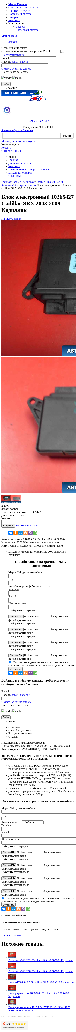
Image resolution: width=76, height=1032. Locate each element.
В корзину (8, 525)
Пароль (5, 61)
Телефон (13, 589)
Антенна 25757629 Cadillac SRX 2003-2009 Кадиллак (40, 960)
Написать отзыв (11, 218)
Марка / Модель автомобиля (25, 572)
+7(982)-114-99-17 (38, 120)
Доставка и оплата (19, 13)
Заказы (12, 41)
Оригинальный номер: (15, 512)
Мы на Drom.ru (17, 4)
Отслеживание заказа (14, 51)
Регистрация (16, 54)
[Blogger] (25, 533)
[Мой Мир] (20, 533)
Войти (5, 54)
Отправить (15, 669)
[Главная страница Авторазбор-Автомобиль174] (23, 100)
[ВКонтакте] (10, 533)
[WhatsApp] (35, 533)
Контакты (14, 20)
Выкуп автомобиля (20, 172)
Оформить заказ (11, 150)
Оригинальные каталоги (23, 7)
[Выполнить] (62, 52)
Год (10, 579)
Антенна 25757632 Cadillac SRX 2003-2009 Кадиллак (40, 971)
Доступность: (9, 515)
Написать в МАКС (19, 10)
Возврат (13, 17)
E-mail (5, 58)
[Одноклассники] (15, 533)
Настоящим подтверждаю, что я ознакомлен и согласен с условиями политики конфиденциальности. (41, 664)
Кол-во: (5, 518)
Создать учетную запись (16, 68)
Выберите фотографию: (22, 610)
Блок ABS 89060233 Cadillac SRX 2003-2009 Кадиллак (41, 982)
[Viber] (30, 533)
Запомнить (11, 87)
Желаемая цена (17, 603)
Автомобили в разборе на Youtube (28, 169)
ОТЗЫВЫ (14, 175)
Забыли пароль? (20, 61)
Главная (13, 159)
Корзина (6, 147)
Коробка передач (18, 586)
